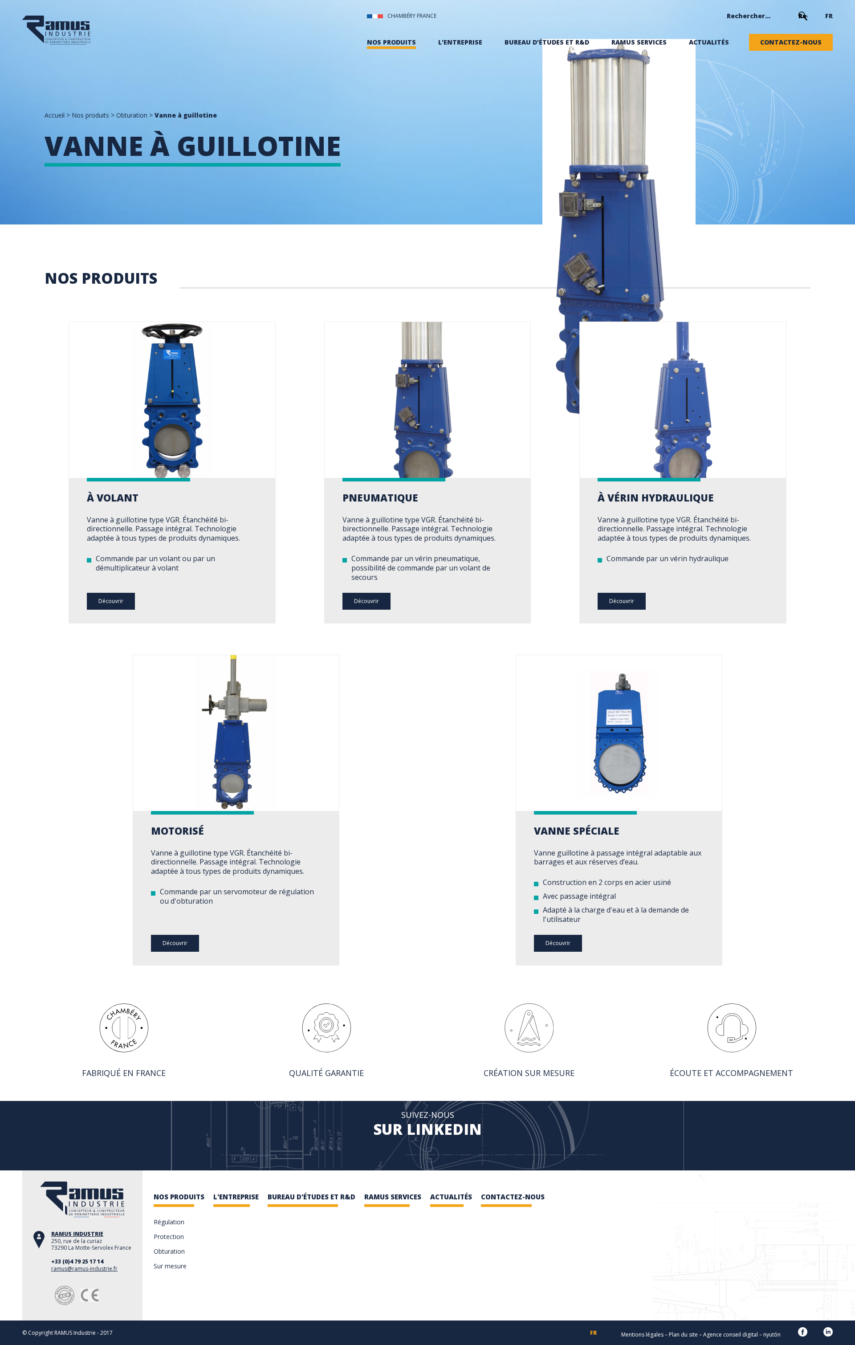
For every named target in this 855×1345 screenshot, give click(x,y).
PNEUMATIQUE (380, 497)
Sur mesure (170, 1266)
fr (829, 16)
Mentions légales (642, 1334)
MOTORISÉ (177, 830)
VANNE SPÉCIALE (576, 830)
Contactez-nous (791, 42)
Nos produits (391, 42)
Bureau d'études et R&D (547, 42)
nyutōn (772, 1334)
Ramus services (639, 42)
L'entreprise (460, 42)
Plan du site (683, 1334)
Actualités (709, 42)
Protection (169, 1236)
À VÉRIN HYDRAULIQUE (656, 497)
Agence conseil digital (730, 1334)
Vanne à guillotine (186, 115)
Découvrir (110, 601)
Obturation (131, 115)
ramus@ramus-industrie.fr (84, 1268)
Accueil (55, 115)
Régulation (169, 1222)
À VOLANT (112, 497)
